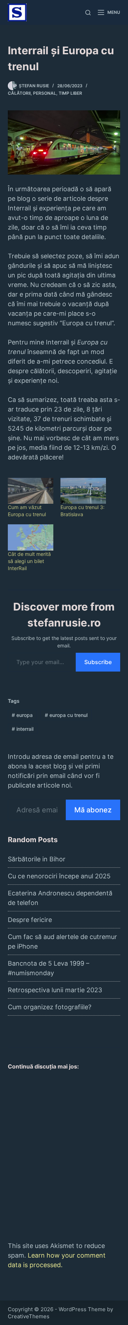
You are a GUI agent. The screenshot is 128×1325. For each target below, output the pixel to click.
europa (22, 715)
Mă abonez (93, 810)
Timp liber (70, 93)
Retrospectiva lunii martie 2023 (55, 990)
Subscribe (98, 662)
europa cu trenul (66, 715)
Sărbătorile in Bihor (36, 859)
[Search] (88, 12)
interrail (22, 729)
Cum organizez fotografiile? (49, 1007)
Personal (44, 93)
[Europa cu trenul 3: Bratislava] (83, 491)
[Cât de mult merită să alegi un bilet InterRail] (30, 537)
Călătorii (19, 93)
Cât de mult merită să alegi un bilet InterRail (29, 561)
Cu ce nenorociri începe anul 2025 (59, 876)
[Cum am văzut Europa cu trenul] (30, 491)
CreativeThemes (28, 1316)
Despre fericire (30, 919)
